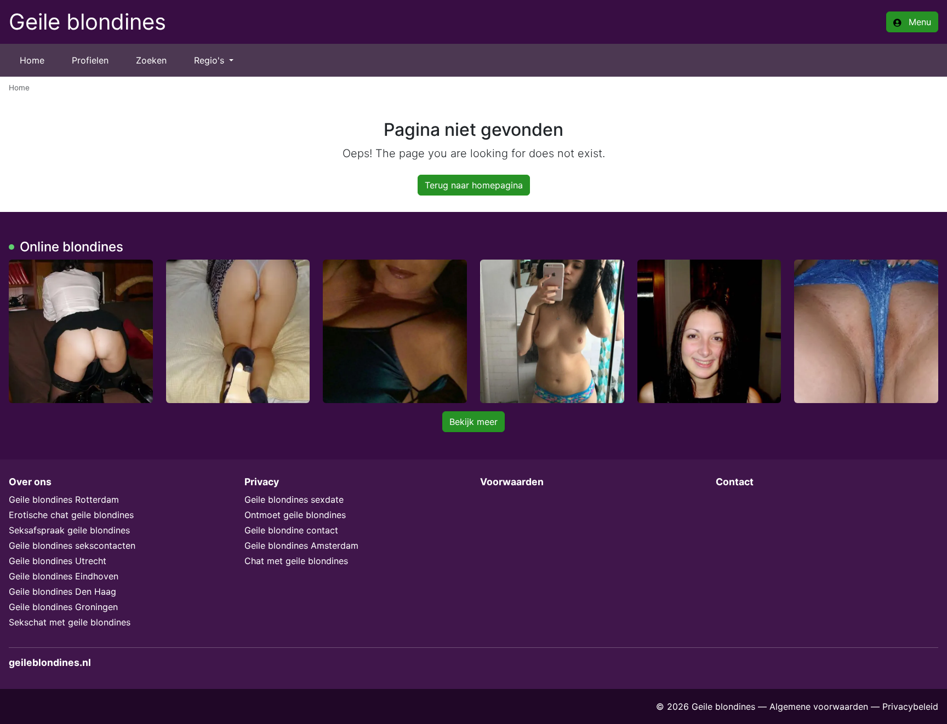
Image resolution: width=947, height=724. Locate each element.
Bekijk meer (473, 421)
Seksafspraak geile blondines (69, 530)
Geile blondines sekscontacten (72, 545)
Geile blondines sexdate (294, 499)
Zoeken (151, 60)
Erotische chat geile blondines (71, 514)
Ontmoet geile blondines (295, 514)
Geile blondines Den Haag (62, 591)
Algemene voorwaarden (818, 706)
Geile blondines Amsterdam (301, 545)
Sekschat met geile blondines (69, 622)
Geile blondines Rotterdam (64, 499)
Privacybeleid (910, 706)
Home (32, 60)
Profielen (90, 60)
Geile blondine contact (291, 530)
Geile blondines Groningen (63, 606)
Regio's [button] (210, 60)
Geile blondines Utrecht (57, 560)
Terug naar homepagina (474, 185)
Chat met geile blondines (296, 560)
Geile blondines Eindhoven (63, 576)
